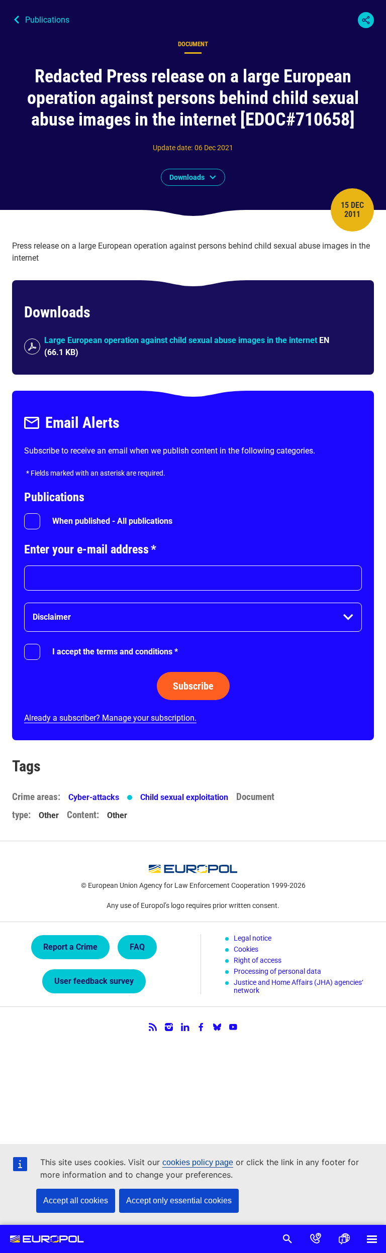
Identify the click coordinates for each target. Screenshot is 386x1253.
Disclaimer (52, 617)
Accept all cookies (75, 1200)
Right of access (257, 960)
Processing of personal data (277, 971)
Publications (47, 20)
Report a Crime (70, 947)
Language (344, 1239)
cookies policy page (197, 1162)
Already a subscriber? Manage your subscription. (110, 718)
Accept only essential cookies (179, 1200)
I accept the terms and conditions (115, 651)
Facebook (201, 1027)
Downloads (187, 177)
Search (287, 1239)
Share (366, 20)
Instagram (169, 1027)
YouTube (233, 1027)
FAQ (137, 947)
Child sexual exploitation (184, 797)
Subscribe (193, 686)
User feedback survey (94, 981)
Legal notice (252, 938)
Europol (47, 1239)
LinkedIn (185, 1027)
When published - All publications (112, 521)
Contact (316, 1239)
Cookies (246, 949)
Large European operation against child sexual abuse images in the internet (180, 340)
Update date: (172, 148)
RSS (153, 1027)
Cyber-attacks (93, 797)
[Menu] (372, 1239)
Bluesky (217, 1027)
